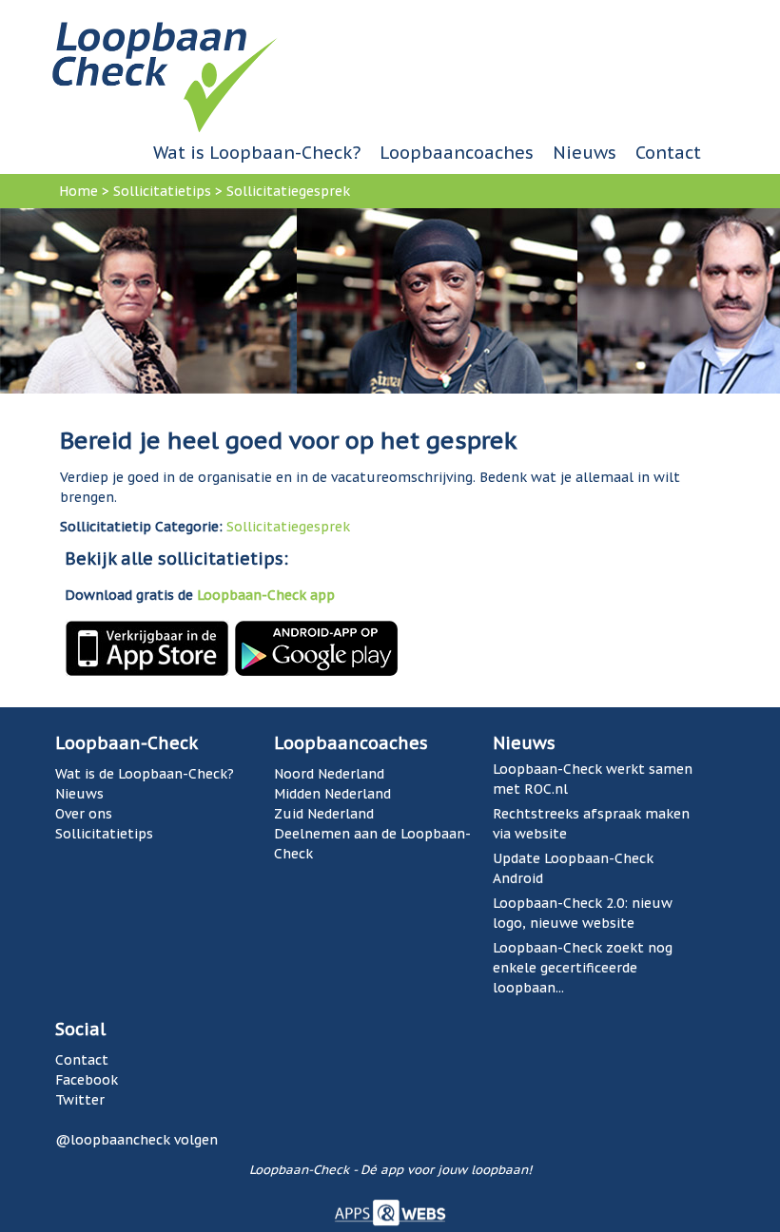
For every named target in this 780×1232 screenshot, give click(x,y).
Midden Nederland (332, 793)
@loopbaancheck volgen (136, 1139)
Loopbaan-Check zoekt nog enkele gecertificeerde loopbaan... (583, 967)
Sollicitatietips (162, 191)
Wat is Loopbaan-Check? (257, 153)
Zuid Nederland (324, 813)
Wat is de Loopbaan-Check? (144, 773)
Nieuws (584, 153)
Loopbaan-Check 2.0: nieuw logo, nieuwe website (583, 913)
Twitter (80, 1099)
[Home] (164, 76)
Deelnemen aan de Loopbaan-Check (372, 843)
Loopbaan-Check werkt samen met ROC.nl (592, 779)
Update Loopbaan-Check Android (573, 868)
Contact (668, 153)
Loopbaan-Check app (266, 595)
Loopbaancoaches (457, 153)
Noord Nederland (329, 773)
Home (78, 191)
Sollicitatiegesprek (288, 191)
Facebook (86, 1079)
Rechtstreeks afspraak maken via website (591, 823)
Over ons (83, 813)
